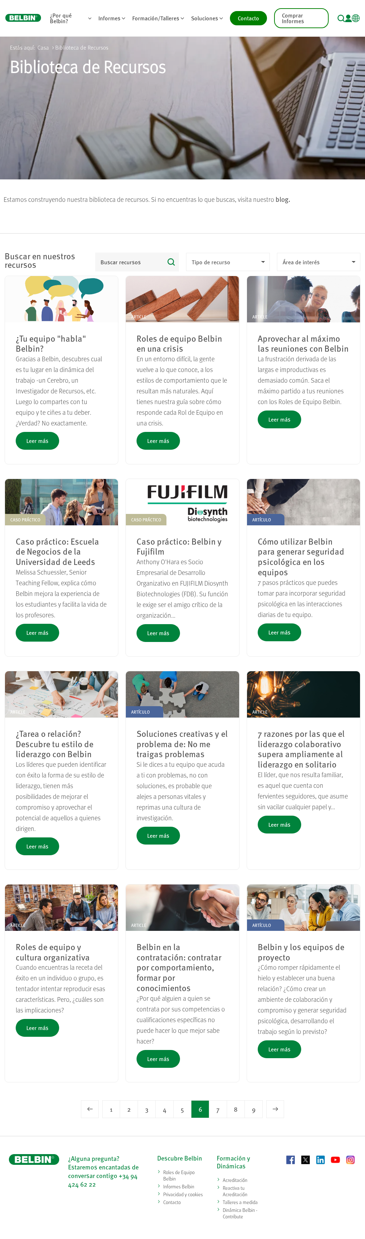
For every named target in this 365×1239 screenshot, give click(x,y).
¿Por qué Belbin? (61, 18)
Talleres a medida (240, 1202)
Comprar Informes (293, 18)
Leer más (37, 441)
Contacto (248, 18)
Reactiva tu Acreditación (235, 1191)
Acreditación (235, 1180)
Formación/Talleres (155, 18)
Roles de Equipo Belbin (179, 1175)
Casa (43, 47)
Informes (109, 18)
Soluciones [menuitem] (208, 19)
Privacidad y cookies (183, 1194)
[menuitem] (70, 18)
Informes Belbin (178, 1186)
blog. (283, 199)
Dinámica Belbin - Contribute (240, 1213)
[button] (341, 18)
